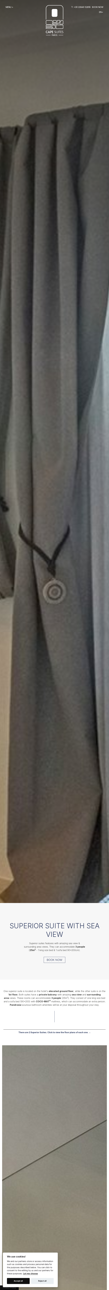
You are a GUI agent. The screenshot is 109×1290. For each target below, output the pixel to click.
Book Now (54, 960)
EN (100, 12)
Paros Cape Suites (54, 20)
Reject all (42, 1281)
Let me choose (30, 1273)
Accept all (18, 1281)
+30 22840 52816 (82, 7)
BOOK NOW (97, 7)
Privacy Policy (9, 1287)
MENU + (9, 7)
